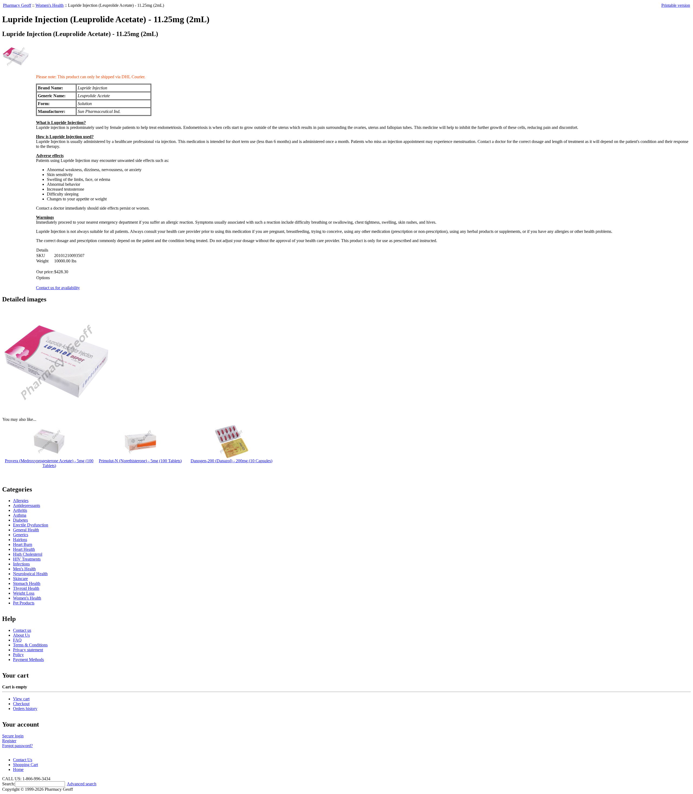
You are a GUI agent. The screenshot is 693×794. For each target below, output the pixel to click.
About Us (21, 635)
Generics (20, 534)
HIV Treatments (27, 559)
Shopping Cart (25, 764)
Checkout (21, 703)
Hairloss (20, 539)
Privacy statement (28, 649)
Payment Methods (28, 659)
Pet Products (23, 603)
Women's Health (49, 5)
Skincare (20, 578)
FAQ (17, 640)
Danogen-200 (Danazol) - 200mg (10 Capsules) (231, 460)
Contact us (22, 630)
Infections (21, 564)
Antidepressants (26, 505)
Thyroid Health (26, 588)
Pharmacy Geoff (17, 5)
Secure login (13, 736)
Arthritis (20, 510)
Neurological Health (30, 573)
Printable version (675, 5)
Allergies (20, 500)
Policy (18, 654)
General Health (26, 530)
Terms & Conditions (30, 645)
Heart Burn (22, 544)
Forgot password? (17, 745)
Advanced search (81, 784)
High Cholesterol (27, 554)
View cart (21, 699)
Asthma (19, 515)
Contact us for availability (58, 287)
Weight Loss (23, 593)
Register (9, 740)
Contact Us (22, 759)
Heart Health (24, 549)
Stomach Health (26, 583)
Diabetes (20, 520)
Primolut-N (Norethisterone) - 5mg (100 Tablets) (140, 460)
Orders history (25, 708)
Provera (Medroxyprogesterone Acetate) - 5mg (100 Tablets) (49, 463)
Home (18, 769)
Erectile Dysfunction (30, 525)
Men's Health (24, 569)
